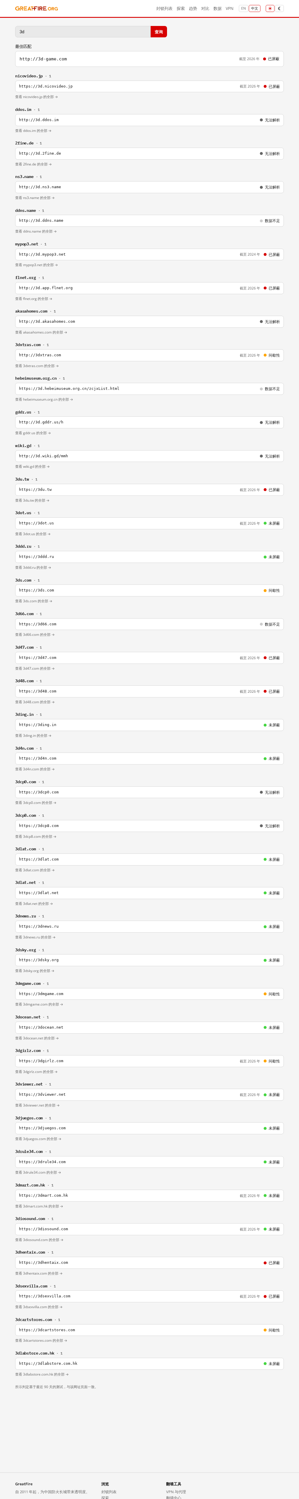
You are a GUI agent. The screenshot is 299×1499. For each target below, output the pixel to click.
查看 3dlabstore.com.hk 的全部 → (42, 1374)
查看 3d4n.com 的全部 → (35, 769)
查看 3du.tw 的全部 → (32, 500)
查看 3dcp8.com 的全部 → (35, 836)
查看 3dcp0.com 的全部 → (35, 802)
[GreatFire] (36, 8)
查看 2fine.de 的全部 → (33, 164)
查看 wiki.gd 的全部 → (32, 466)
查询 (159, 31)
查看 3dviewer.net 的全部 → (37, 1105)
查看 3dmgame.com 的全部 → (39, 1004)
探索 (181, 8)
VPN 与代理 (176, 1491)
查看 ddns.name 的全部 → (36, 231)
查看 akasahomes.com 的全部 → (41, 332)
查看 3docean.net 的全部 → (37, 1038)
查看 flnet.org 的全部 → (33, 298)
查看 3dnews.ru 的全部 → (35, 937)
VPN (230, 8)
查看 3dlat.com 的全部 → (35, 870)
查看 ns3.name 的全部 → (35, 197)
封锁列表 (164, 8)
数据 (217, 8)
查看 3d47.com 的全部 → (35, 668)
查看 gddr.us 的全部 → (33, 432)
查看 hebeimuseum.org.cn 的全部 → (44, 399)
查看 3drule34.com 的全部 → (38, 1172)
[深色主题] (279, 8)
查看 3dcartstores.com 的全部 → (41, 1340)
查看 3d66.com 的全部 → (35, 634)
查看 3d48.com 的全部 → (35, 701)
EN (243, 8)
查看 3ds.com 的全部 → (33, 600)
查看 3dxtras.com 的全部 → (37, 365)
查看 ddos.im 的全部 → (33, 130)
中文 (254, 8)
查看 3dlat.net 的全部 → (34, 903)
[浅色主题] (270, 8)
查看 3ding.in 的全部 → (33, 735)
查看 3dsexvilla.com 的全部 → (38, 1306)
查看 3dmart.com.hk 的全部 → (39, 1206)
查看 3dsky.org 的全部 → (34, 970)
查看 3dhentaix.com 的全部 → (38, 1273)
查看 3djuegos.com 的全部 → (38, 1138)
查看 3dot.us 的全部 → (33, 533)
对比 (205, 8)
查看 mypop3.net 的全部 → (36, 264)
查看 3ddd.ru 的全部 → (33, 567)
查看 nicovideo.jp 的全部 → (36, 96)
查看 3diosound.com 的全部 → (39, 1239)
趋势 (193, 8)
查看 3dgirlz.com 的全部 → (36, 1071)
